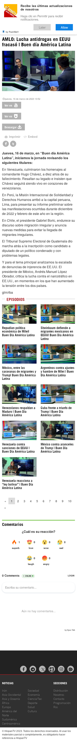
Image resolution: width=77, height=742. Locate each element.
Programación (62, 702)
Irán (4, 690)
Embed (32, 136)
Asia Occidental (11, 694)
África (5, 702)
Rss (55, 706)
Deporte (32, 702)
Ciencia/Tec (35, 698)
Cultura (32, 711)
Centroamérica (11, 723)
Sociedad (33, 690)
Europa (6, 706)
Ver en (9, 105)
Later (42, 27)
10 (69, 501)
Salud (31, 706)
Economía (34, 694)
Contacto (58, 698)
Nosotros (58, 694)
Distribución (60, 690)
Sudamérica (9, 719)
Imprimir (14, 136)
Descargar (11, 127)
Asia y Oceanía (11, 698)
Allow (64, 27)
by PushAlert (12, 31)
